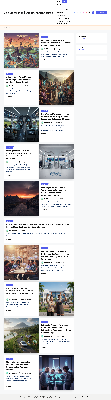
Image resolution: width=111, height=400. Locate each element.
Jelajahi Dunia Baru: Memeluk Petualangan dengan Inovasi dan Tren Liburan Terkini (19, 79)
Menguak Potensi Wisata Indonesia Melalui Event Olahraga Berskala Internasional (56, 42)
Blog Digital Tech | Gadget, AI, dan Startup (28, 12)
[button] (101, 12)
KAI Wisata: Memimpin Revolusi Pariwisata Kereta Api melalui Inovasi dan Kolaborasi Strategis (55, 116)
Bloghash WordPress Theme (82, 397)
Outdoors (44, 36)
